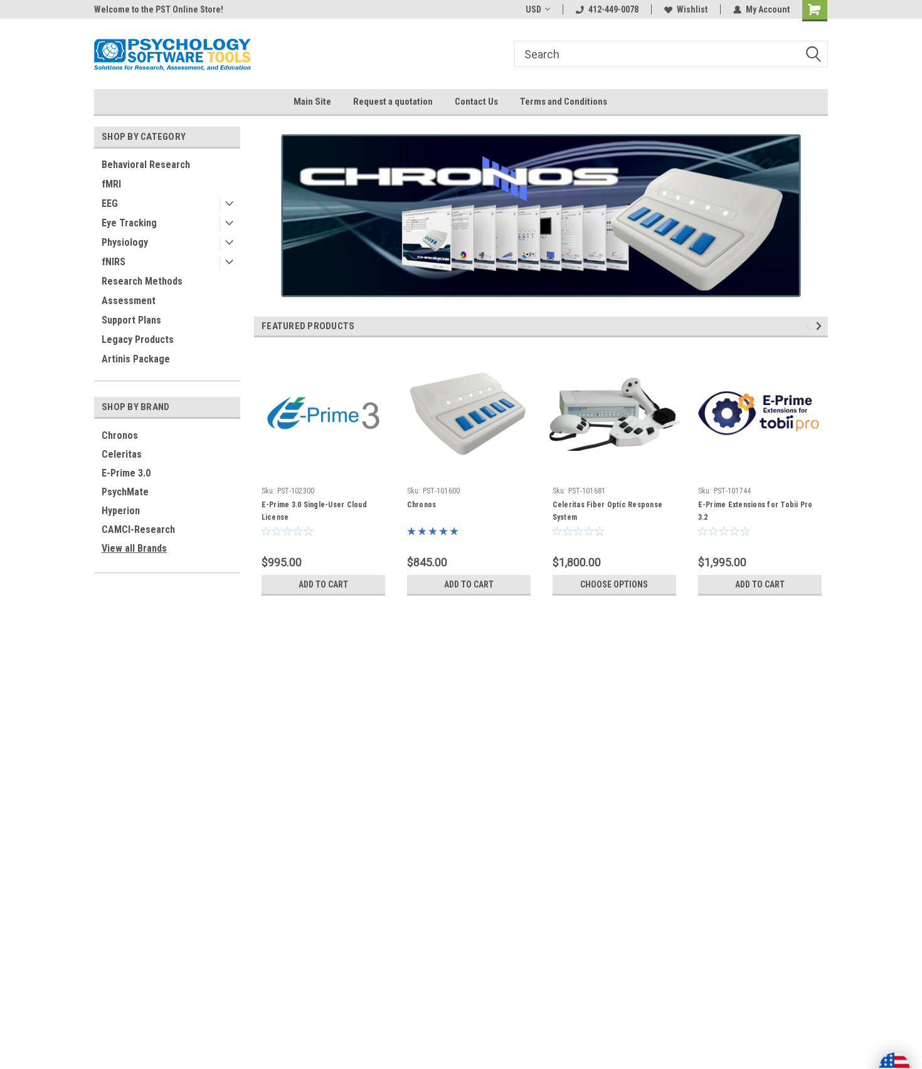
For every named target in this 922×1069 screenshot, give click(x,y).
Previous (266, 206)
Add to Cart (323, 584)
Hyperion (121, 511)
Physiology (125, 242)
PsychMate (125, 492)
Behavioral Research (146, 165)
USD (533, 9)
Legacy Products (138, 339)
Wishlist (692, 9)
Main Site (312, 101)
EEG (110, 203)
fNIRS (113, 262)
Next (815, 206)
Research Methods (142, 281)
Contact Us (476, 101)
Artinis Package (136, 359)
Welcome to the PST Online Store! (158, 9)
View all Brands (134, 548)
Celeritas (122, 454)
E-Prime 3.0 (126, 473)
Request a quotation (393, 101)
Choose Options (614, 584)
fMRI (111, 184)
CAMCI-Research (138, 529)
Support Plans (131, 320)
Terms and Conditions (563, 101)
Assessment (129, 301)
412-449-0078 (613, 9)
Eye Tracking (129, 223)
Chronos (120, 435)
